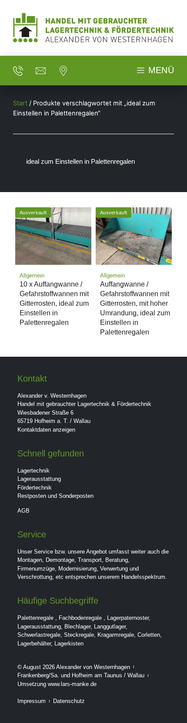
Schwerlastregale (38, 635)
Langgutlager (110, 626)
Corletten (148, 635)
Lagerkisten (68, 643)
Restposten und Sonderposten (55, 496)
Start (20, 103)
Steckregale (79, 635)
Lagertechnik (33, 470)
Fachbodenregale (80, 618)
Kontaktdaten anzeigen (46, 429)
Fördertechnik (34, 487)
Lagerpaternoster (128, 618)
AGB (23, 510)
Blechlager (77, 626)
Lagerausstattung (39, 479)
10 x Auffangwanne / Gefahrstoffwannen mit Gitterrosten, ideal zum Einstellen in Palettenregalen (54, 303)
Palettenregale (35, 618)
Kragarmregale (115, 635)
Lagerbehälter (34, 643)
